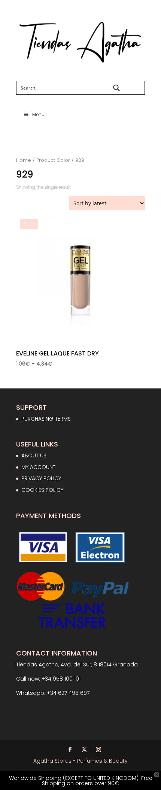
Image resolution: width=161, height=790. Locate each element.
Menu (38, 114)
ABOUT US (33, 455)
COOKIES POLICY (42, 490)
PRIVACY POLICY (41, 478)
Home (23, 160)
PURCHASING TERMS (46, 419)
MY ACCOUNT (38, 467)
